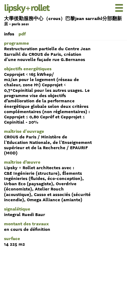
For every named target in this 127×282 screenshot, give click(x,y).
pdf (22, 34)
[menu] (109, 8)
